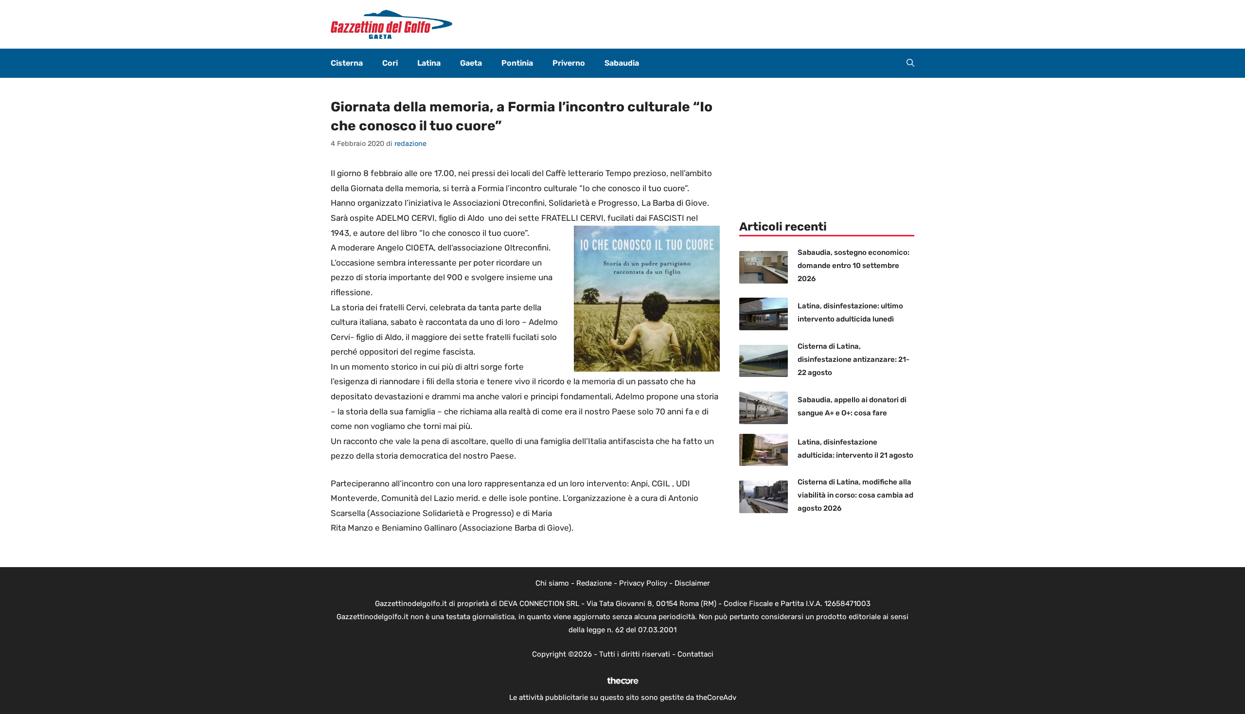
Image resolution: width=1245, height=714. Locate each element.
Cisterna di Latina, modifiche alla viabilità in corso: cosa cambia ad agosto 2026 (855, 495)
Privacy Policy (643, 583)
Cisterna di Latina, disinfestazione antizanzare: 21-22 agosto (853, 359)
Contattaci (695, 654)
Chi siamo (552, 583)
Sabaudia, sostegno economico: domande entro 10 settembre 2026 (853, 265)
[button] (910, 63)
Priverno (568, 63)
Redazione (594, 583)
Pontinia (517, 63)
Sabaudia (622, 63)
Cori (390, 63)
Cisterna (347, 63)
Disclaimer (692, 583)
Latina (429, 63)
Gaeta (471, 63)
